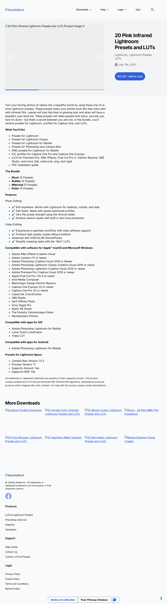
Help (103, 9)
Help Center (11, 547)
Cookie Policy (12, 578)
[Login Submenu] (126, 9)
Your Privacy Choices (94, 599)
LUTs (118, 58)
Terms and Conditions (16, 583)
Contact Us (11, 551)
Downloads (82, 9)
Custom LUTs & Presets (17, 556)
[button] (10, 57)
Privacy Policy (12, 574)
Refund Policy (12, 588)
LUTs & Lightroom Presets (19, 514)
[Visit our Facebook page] (8, 496)
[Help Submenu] (108, 9)
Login (121, 9)
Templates (10, 529)
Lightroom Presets (140, 54)
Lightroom (121, 54)
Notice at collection (63, 599)
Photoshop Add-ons (16, 519)
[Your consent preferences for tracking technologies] (161, 598)
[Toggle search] (152, 9)
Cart (138, 9)
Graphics (10, 524)
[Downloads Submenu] (91, 9)
